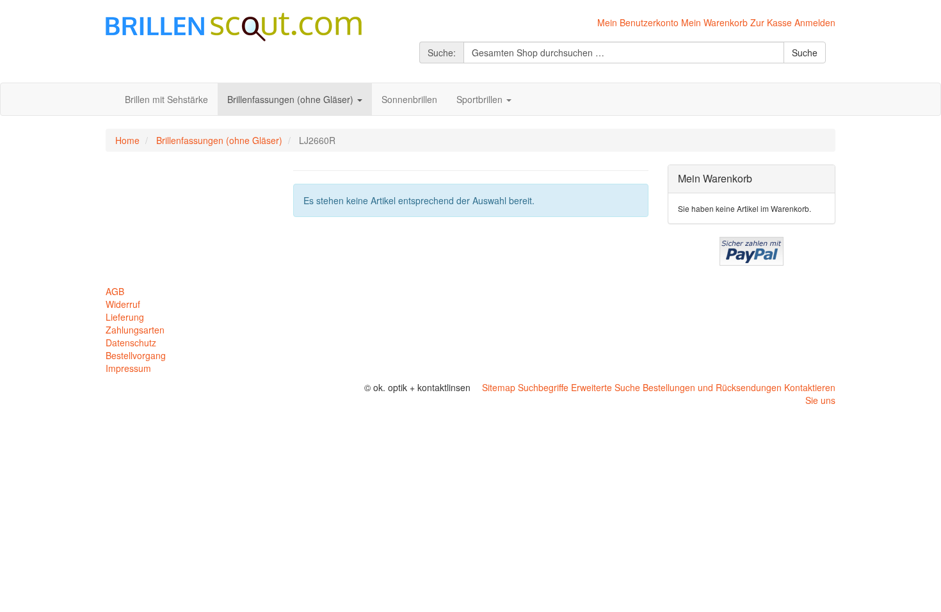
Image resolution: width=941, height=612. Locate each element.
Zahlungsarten (135, 329)
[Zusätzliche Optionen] (752, 249)
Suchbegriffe (543, 387)
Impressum (128, 368)
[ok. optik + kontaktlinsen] (234, 25)
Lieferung (125, 316)
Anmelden (814, 22)
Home (127, 140)
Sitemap (498, 387)
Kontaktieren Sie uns (809, 394)
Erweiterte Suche (605, 387)
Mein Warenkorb (714, 22)
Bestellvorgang (136, 355)
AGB (115, 291)
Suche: (442, 52)
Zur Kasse (771, 22)
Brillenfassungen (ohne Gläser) (219, 140)
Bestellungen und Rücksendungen (712, 387)
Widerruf (123, 304)
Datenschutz (131, 342)
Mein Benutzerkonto (638, 22)
